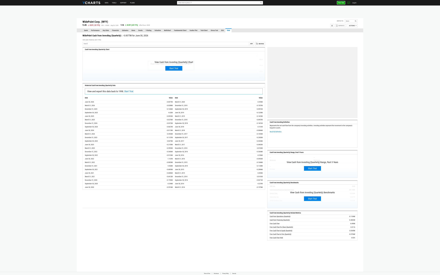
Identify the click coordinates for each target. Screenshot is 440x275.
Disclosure (216, 273)
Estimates (125, 30)
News (133, 30)
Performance (95, 30)
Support (123, 3)
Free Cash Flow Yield (276, 238)
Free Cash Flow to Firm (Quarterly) (280, 234)
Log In (354, 3)
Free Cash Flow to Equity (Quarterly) (281, 231)
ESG (222, 30)
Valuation (158, 30)
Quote (86, 30)
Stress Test (214, 30)
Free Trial (341, 3)
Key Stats (106, 30)
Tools (114, 3)
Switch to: (340, 21)
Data (106, 3)
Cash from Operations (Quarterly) (280, 216)
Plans (132, 3)
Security (234, 273)
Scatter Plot (193, 30)
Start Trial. (129, 91)
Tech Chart (204, 30)
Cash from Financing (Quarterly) (280, 220)
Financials (115, 30)
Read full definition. (276, 132)
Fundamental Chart (180, 30)
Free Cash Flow (274, 223)
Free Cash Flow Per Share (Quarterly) (281, 227)
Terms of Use (207, 273)
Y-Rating (148, 30)
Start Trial (173, 68)
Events (140, 30)
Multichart (167, 30)
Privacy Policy (225, 273)
